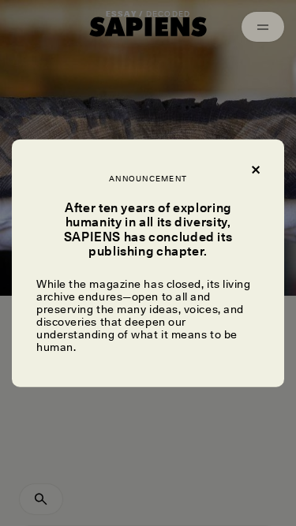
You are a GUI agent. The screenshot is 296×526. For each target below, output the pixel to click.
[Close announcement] (255, 168)
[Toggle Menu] (263, 27)
